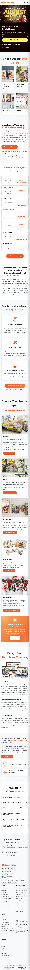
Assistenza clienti (5, 890)
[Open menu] (27, 2)
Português (4, 882)
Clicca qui (8, 847)
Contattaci (14, 638)
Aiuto (17, 842)
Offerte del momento (20, 888)
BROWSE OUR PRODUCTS (15, 385)
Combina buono (5, 894)
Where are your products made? (12, 808)
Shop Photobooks (9, 453)
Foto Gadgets (19, 907)
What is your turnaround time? (12, 802)
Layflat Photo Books (20, 894)
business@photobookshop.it (12, 841)
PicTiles (17, 902)
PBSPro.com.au (4, 936)
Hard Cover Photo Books (21, 892)
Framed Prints (19, 900)
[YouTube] (9, 868)
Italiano (17, 880)
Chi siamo (3, 903)
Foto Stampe (18, 909)
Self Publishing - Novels (6, 932)
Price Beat (3, 912)
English (22, 880)
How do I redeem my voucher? (12, 797)
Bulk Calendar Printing (6, 934)
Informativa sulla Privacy (7, 907)
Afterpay (3, 948)
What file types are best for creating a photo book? (13, 825)
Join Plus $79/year (9, 147)
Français (7, 880)
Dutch (3, 880)
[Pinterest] (15, 868)
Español (9, 882)
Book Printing (4, 926)
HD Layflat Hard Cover (21, 896)
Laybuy (3, 946)
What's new (4, 914)
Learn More (7, 756)
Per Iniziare (4, 953)
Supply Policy (4, 910)
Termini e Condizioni (6, 905)
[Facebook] (6, 868)
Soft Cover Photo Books (21, 890)
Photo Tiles (18, 905)
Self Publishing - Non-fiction (7, 930)
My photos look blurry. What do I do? (13, 820)
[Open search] (17, 2)
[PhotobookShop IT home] (7, 2)
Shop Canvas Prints (10, 492)
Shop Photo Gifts (9, 570)
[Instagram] (12, 868)
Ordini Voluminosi (5, 922)
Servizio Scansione (20, 911)
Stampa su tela (19, 898)
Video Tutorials (10, 842)
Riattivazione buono (5, 896)
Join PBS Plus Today (15, 256)
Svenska (14, 882)
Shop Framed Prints (10, 532)
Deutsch (12, 880)
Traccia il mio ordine (6, 898)
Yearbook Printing (5, 924)
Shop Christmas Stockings (12, 610)
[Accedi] (21, 2)
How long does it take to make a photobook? (12, 813)
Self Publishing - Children (7, 928)
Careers (3, 916)
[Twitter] (2, 868)
